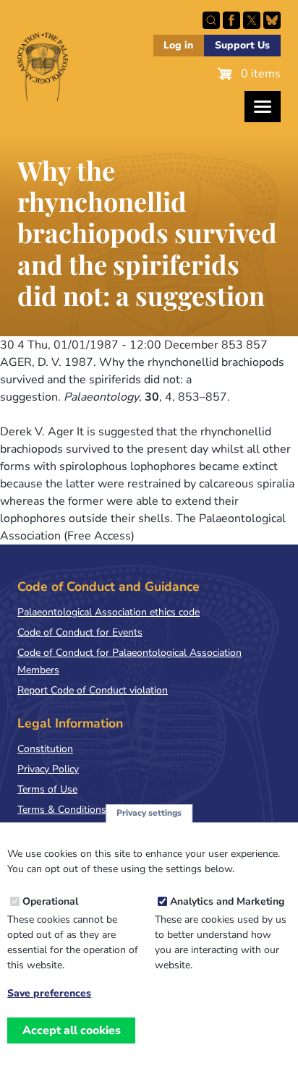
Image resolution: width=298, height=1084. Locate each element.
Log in (178, 45)
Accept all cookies (71, 1030)
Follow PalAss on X (251, 20)
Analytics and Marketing (227, 901)
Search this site (211, 20)
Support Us (242, 45)
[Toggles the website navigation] (262, 106)
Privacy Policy (48, 769)
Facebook (231, 20)
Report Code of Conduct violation (92, 690)
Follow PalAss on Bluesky (272, 20)
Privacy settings (149, 813)
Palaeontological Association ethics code (108, 612)
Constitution (45, 749)
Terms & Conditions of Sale (79, 809)
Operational (50, 901)
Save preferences (49, 993)
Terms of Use (47, 789)
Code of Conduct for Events (79, 632)
